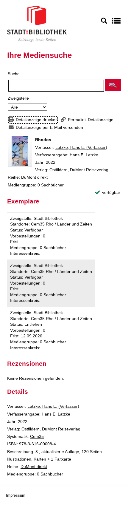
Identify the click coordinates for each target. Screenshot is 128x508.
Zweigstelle (18, 98)
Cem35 (37, 436)
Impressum (15, 495)
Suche (14, 73)
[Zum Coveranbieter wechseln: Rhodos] (20, 151)
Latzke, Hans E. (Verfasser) (81, 147)
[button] (113, 85)
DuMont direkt (34, 177)
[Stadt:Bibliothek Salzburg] (37, 23)
